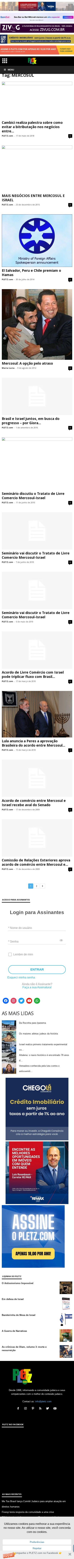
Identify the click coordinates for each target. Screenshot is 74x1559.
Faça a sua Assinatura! (37, 987)
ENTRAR (37, 969)
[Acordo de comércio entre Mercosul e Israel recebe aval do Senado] (37, 778)
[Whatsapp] (37, 1001)
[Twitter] (21, 1001)
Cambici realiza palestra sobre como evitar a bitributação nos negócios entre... (32, 126)
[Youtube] (29, 1001)
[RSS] (41, 1408)
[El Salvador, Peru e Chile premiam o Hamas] (37, 240)
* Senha (13, 941)
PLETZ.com (7, 135)
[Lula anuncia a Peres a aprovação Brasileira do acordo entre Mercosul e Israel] (37, 714)
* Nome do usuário (20, 927)
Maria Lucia (8, 368)
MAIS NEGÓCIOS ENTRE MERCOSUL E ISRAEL (33, 197)
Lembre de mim (23, 954)
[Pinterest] (33, 1408)
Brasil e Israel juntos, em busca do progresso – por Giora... (30, 420)
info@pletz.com (43, 1401)
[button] (37, 1555)
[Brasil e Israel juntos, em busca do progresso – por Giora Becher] (37, 396)
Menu (11, 70)
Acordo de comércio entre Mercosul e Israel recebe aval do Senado (34, 802)
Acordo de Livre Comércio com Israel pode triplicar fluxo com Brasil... (33, 674)
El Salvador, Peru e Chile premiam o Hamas (31, 272)
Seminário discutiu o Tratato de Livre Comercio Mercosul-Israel (33, 495)
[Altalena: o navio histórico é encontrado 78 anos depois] (9, 1058)
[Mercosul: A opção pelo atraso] (37, 324)
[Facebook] (6, 1001)
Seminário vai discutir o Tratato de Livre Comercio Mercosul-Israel (36, 555)
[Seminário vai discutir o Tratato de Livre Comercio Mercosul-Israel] (37, 531)
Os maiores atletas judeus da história (38, 1033)
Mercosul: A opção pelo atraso (27, 363)
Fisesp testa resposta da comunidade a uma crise (28, 1512)
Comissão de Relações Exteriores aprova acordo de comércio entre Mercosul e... (36, 862)
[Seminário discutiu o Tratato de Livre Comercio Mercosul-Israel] (37, 463)
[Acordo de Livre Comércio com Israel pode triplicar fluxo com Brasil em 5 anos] (37, 650)
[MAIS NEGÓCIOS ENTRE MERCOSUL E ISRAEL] (37, 168)
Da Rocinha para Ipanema (32, 1023)
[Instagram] (14, 1001)
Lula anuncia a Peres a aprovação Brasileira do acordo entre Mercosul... (33, 743)
